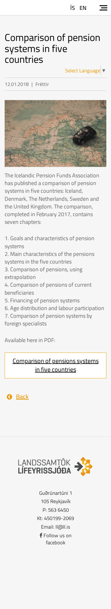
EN (83, 8)
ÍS (72, 8)
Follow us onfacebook (57, 538)
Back (22, 396)
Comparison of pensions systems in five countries (56, 365)
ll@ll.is (63, 526)
